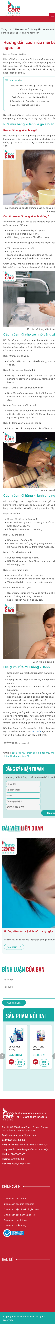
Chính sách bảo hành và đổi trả (20, 1214)
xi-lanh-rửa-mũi (21, 756)
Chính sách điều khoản (15, 1198)
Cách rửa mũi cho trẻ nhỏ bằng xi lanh (28, 97)
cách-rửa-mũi (18, 752)
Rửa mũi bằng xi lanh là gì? (31, 89)
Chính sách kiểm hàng (15, 1225)
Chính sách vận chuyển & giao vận (21, 1209)
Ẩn (20, 80)
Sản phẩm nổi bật (26, 1016)
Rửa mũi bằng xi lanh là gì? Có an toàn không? (31, 85)
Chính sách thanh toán (15, 1220)
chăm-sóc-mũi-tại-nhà (38, 752)
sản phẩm (36, 731)
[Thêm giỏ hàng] (11, 1062)
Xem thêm (12, 947)
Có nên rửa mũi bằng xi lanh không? (35, 93)
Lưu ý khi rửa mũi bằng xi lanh (24, 105)
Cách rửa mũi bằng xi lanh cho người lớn (29, 101)
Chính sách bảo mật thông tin (19, 1204)
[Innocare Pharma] (12, 9)
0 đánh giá (23, 743)
